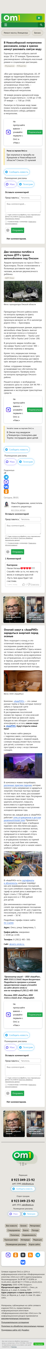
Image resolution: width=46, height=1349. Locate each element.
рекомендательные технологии (15, 1318)
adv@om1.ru (28, 1204)
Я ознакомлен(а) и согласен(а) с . (20, 223)
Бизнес (23, 1225)
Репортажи (35, 1225)
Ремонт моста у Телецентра (16, 33)
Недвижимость (29, 1235)
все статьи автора (18, 510)
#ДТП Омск (9, 278)
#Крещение (9, 66)
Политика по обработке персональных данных (22, 1326)
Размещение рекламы (16, 1244)
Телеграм (28, 184)
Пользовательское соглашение (15, 1322)
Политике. (14, 1347)
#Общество (21, 66)
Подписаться (34, 132)
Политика (14, 1235)
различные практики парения (18, 785)
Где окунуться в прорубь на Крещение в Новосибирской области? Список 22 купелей (21, 157)
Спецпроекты (14, 1230)
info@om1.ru (28, 1183)
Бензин (37, 33)
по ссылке (9, 922)
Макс (12, 184)
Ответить (35, 584)
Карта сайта (34, 1244)
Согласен (39, 1344)
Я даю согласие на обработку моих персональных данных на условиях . (22, 216)
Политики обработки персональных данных (19, 539)
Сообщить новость (18, 171)
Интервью (25, 1239)
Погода (35, 1230)
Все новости (11, 1225)
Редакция (37, 1239)
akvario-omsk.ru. (17, 944)
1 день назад (12, 584)
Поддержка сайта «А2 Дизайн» (15, 1330)
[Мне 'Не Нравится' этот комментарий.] (29, 584)
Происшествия (11, 1239)
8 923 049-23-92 (23, 1179)
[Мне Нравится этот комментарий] (24, 584)
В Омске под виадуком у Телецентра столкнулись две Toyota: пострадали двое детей (22, 435)
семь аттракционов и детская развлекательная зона (22, 819)
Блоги (25, 1230)
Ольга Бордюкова (20, 503)
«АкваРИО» (19, 701)
